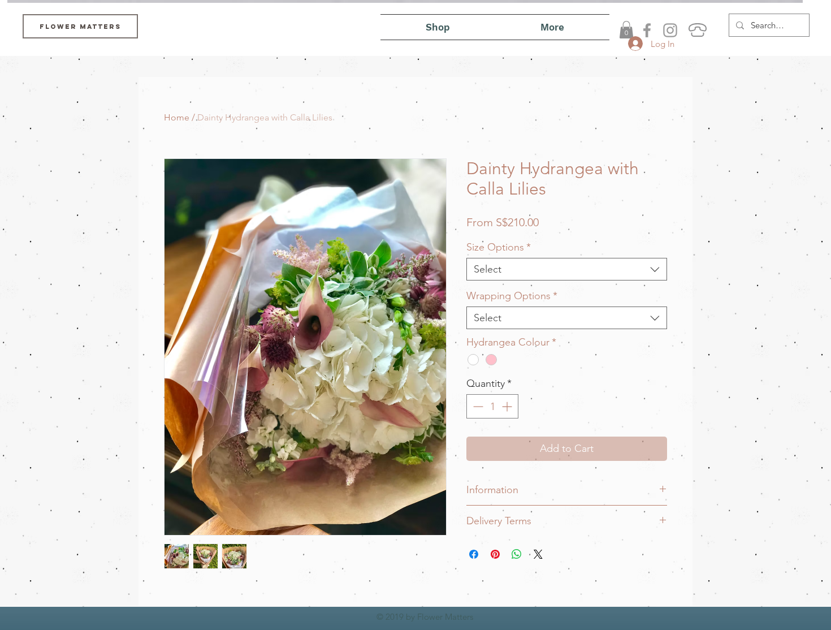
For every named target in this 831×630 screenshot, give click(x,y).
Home (176, 117)
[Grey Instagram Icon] (670, 30)
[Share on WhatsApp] (516, 554)
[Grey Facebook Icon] (647, 30)
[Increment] (508, 406)
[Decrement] (477, 406)
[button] (626, 29)
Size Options (498, 247)
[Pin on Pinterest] (495, 554)
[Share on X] (538, 554)
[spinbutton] (492, 406)
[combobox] (566, 269)
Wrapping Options (511, 296)
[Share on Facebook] (474, 554)
